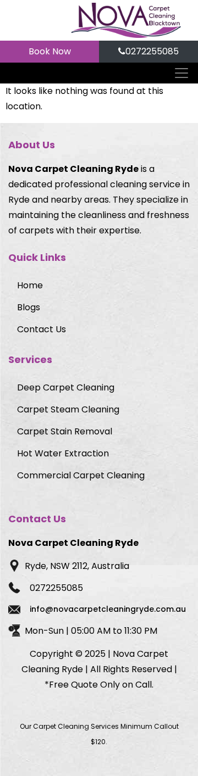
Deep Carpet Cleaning (65, 387)
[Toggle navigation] (182, 73)
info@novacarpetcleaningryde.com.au (108, 609)
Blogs (28, 307)
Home (30, 285)
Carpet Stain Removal (64, 431)
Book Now (50, 51)
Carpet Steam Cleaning (68, 409)
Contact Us (41, 329)
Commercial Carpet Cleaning (81, 475)
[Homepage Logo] (126, 20)
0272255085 (152, 51)
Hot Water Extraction (63, 453)
